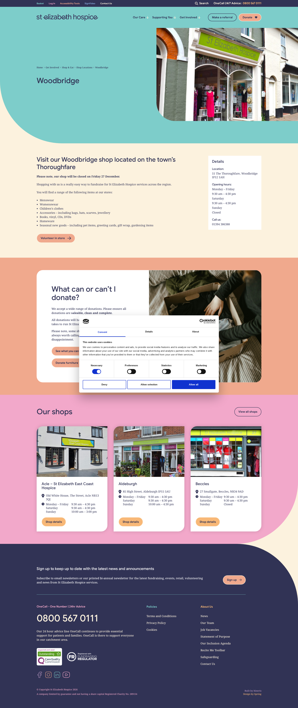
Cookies (152, 630)
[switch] (131, 371)
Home (40, 67)
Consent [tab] (102, 332)
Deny (104, 384)
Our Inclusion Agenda (216, 643)
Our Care (139, 17)
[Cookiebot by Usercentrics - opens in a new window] (201, 321)
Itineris (257, 690)
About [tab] (195, 331)
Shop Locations (84, 67)
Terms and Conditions (161, 616)
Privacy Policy (156, 623)
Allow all (193, 384)
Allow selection (149, 384)
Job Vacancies (210, 630)
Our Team (207, 623)
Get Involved (188, 17)
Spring (257, 693)
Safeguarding (210, 657)
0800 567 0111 (252, 3)
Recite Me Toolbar (213, 650)
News (204, 616)
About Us (207, 606)
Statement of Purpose (215, 636)
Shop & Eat (68, 67)
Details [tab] (149, 331)
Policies (152, 606)
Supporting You (162, 17)
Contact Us (208, 664)
